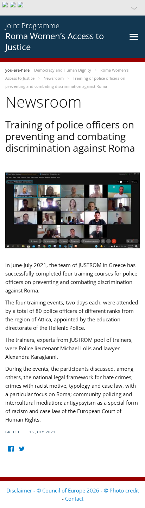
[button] (72, 8)
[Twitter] (21, 448)
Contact (74, 498)
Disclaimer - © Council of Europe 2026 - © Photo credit (72, 490)
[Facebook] (10, 448)
